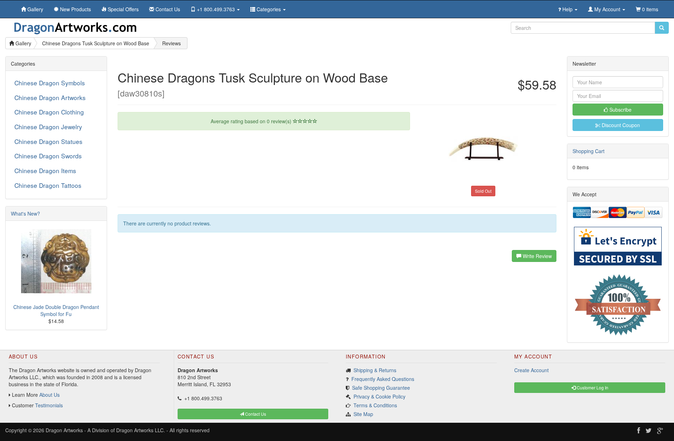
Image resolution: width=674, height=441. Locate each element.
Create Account (531, 370)
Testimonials (49, 405)
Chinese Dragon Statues (48, 141)
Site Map (363, 413)
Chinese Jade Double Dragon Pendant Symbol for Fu (56, 310)
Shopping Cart (588, 150)
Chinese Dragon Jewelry (48, 126)
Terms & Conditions (375, 405)
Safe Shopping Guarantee (381, 387)
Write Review (536, 255)
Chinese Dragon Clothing (49, 111)
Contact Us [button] (255, 414)
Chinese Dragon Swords (48, 155)
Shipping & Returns (374, 370)
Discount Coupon (620, 125)
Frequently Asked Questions (382, 378)
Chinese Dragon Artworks (50, 97)
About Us (49, 394)
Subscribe (620, 109)
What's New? (25, 213)
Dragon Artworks (64, 430)
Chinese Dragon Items (45, 170)
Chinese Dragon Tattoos (47, 185)
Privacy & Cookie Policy (379, 396)
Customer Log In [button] (592, 387)
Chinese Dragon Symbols (49, 82)
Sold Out (483, 191)
